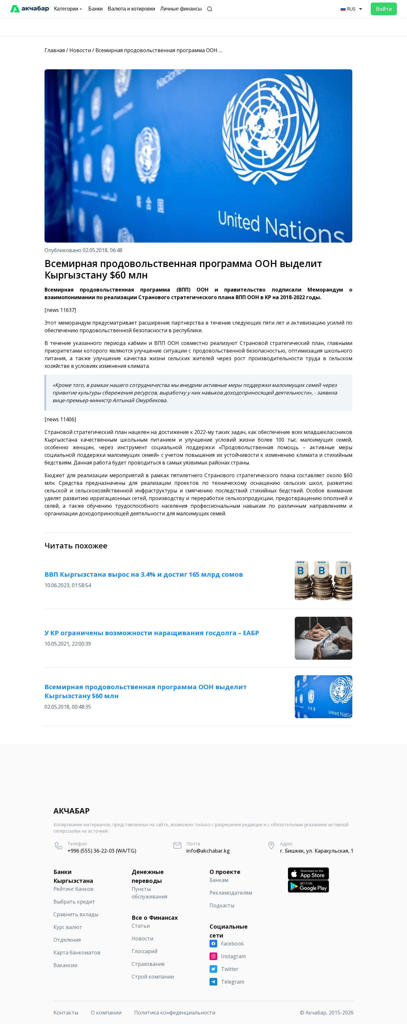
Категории (66, 8)
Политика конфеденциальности (174, 1012)
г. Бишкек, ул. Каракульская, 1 (317, 850)
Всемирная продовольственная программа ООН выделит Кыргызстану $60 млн (195, 50)
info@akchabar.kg (208, 850)
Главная (55, 50)
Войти (384, 8)
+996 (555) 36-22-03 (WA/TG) (101, 850)
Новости (80, 50)
